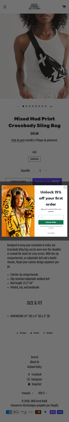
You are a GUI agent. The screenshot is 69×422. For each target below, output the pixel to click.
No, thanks (50, 233)
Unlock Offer (51, 222)
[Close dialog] (65, 187)
